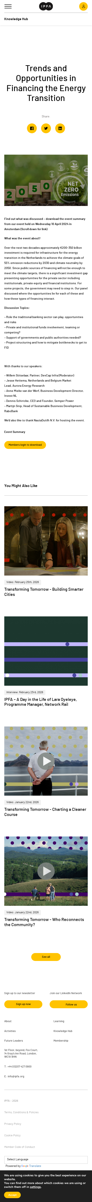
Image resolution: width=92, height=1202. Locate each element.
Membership (60, 1040)
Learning (58, 1021)
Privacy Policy (12, 1124)
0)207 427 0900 (22, 1066)
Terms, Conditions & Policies (21, 1112)
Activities (10, 1031)
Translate (35, 1166)
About (8, 1021)
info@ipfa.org (16, 1076)
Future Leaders (13, 1040)
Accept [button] (12, 1195)
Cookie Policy (12, 1135)
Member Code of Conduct (19, 1147)
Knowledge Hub (62, 1031)
